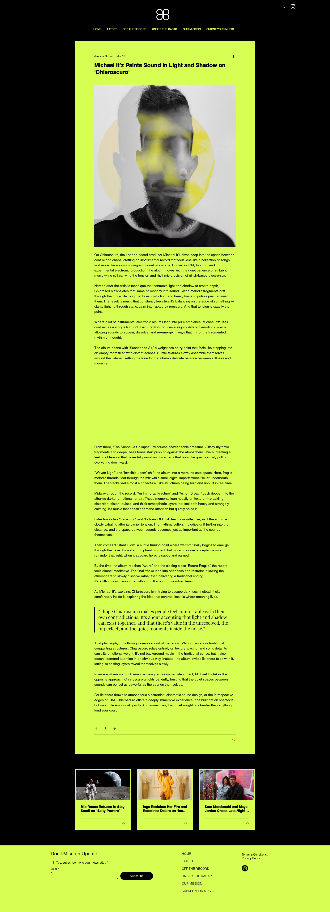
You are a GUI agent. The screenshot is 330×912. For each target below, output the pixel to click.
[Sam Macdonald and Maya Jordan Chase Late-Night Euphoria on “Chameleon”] (227, 785)
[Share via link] (115, 728)
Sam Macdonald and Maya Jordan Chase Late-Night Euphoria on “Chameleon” (226, 809)
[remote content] (165, 405)
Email (55, 868)
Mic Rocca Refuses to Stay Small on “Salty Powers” (103, 809)
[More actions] (233, 56)
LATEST (187, 861)
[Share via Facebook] (96, 728)
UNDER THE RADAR (195, 876)
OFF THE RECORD (195, 868)
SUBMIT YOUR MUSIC (195, 891)
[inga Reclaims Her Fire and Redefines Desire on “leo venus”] (165, 785)
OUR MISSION (192, 883)
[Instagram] (293, 6)
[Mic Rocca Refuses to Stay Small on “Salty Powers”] (103, 785)
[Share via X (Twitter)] (105, 728)
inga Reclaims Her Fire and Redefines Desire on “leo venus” (165, 809)
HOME (186, 853)
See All (250, 761)
